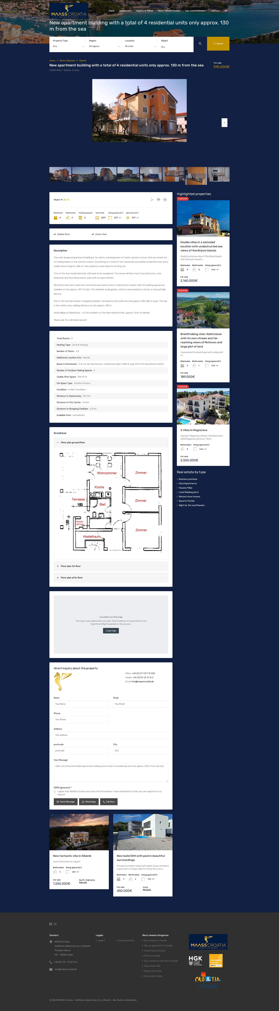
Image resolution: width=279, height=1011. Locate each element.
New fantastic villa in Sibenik (72, 856)
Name (56, 698)
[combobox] (67, 46)
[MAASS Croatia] (68, 17)
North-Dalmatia (67, 60)
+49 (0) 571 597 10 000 (143, 673)
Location (129, 41)
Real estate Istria (152, 971)
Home (112, 10)
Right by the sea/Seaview (192, 505)
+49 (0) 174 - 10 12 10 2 (65, 962)
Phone (57, 713)
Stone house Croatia (154, 951)
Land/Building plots (189, 492)
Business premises (188, 479)
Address (58, 729)
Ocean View (101, 234)
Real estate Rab (152, 966)
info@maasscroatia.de (143, 681)
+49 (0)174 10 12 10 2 (143, 677)
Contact (215, 10)
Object (164, 41)
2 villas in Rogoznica (193, 430)
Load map (111, 630)
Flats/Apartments (188, 483)
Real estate (125, 10)
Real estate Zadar (153, 976)
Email (115, 698)
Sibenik (82, 60)
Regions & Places (144, 10)
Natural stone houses (189, 496)
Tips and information (195, 10)
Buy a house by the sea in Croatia (161, 961)
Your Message (61, 760)
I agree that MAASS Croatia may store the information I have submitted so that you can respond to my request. (109, 793)
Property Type (60, 41)
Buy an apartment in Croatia (158, 946)
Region (92, 41)
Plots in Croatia (152, 956)
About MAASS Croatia (169, 10)
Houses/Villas (185, 488)
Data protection (126, 941)
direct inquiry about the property (76, 668)
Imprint (101, 941)
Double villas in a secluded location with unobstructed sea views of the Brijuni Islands (201, 246)
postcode (59, 744)
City (115, 744)
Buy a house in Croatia (155, 941)
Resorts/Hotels (187, 501)
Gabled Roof (63, 234)
